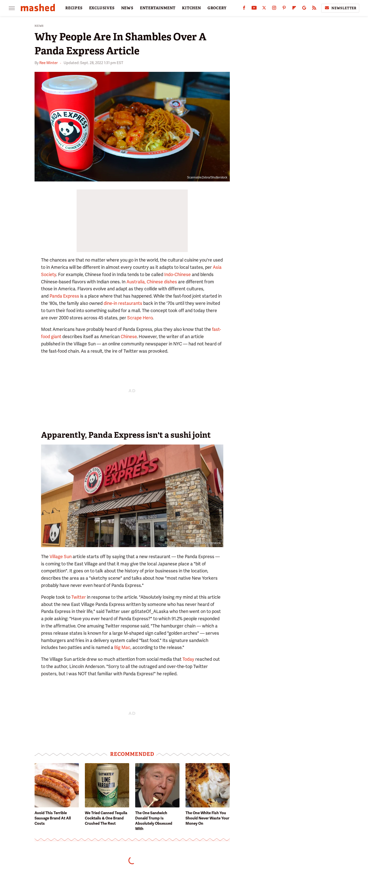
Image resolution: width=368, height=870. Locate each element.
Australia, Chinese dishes (151, 282)
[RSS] (314, 9)
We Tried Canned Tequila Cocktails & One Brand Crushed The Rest (106, 818)
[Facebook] (244, 9)
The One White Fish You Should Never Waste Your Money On (207, 818)
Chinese (129, 336)
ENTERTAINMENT (157, 8)
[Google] (304, 9)
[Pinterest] (284, 9)
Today (188, 659)
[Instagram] (274, 9)
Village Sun (61, 556)
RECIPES (74, 8)
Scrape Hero (139, 318)
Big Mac (122, 647)
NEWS (127, 8)
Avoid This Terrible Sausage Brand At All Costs (53, 818)
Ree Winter (48, 62)
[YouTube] (254, 9)
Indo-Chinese (177, 274)
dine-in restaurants (123, 303)
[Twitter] (264, 9)
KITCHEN (191, 8)
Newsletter (343, 8)
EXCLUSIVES (102, 8)
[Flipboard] (294, 9)
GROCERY (217, 8)
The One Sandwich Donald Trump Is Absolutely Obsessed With (153, 820)
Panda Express (64, 296)
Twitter (78, 597)
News (39, 26)
